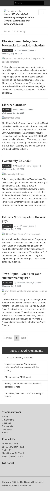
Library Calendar (14, 104)
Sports (5, 433)
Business (6, 423)
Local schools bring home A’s (18, 357)
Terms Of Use (25, 485)
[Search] (46, 3)
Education (7, 429)
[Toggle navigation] (42, 12)
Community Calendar (16, 160)
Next (23, 338)
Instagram (9, 3)
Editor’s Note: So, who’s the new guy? (23, 219)
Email (14, 3)
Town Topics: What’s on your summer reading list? (21, 275)
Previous (8, 338)
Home (7, 31)
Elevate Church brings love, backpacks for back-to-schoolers (23, 43)
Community (7, 426)
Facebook (4, 3)
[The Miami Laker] (13, 11)
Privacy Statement (9, 485)
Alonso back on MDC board (18, 377)
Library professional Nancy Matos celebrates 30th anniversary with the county (22, 367)
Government (8, 420)
